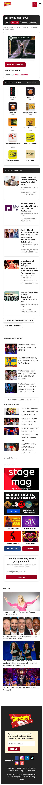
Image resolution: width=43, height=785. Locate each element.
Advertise (10, 768)
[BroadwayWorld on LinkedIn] (27, 758)
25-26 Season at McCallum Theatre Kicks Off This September (29, 207)
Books (24, 22)
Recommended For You (13, 338)
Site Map (31, 771)
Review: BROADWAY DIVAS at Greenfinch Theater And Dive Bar (29, 297)
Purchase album (15, 64)
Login (29, 4)
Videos (33, 22)
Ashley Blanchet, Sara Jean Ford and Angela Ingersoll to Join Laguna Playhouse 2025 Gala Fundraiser (29, 236)
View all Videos (10, 458)
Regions (23, 771)
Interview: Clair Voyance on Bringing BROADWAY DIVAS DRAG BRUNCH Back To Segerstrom (29, 267)
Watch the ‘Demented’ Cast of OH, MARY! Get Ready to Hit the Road (30, 411)
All (7, 22)
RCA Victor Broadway (30, 27)
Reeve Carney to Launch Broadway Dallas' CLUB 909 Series (29, 181)
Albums (15, 22)
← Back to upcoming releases (19, 320)
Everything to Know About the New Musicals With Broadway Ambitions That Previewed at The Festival (20, 663)
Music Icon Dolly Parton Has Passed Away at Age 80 (19, 613)
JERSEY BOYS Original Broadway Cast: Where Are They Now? (20, 637)
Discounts (30, 548)
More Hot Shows (12, 548)
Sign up (21, 577)
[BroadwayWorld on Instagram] (22, 758)
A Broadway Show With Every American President (21, 688)
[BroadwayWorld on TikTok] (32, 758)
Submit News (13, 771)
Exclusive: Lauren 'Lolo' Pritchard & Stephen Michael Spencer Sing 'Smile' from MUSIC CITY (30, 434)
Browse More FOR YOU (20, 400)
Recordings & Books (9, 27)
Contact (26, 768)
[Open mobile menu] (40, 4)
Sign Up (13, 749)
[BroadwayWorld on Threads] (16, 763)
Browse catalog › (32, 83)
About (18, 768)
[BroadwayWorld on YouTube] (22, 763)
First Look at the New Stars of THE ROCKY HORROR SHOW (29, 421)
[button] (34, 4)
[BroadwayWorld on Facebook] (16, 758)
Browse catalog (13, 325)
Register (22, 4)
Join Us (33, 768)
